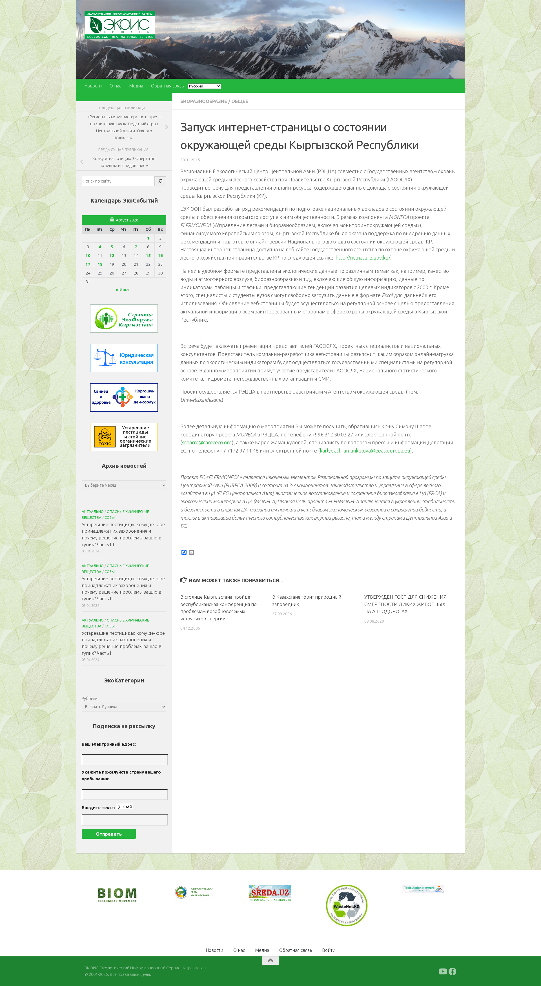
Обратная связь (167, 85)
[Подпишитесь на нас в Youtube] (442, 971)
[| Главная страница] (120, 25)
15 (148, 255)
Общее (239, 101)
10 (87, 255)
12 (111, 255)
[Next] (203, 896)
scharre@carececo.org (207, 442)
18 (100, 264)
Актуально (93, 511)
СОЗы (110, 517)
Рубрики (89, 698)
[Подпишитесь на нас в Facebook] (452, 971)
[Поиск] (160, 181)
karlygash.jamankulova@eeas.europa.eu (365, 450)
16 (160, 255)
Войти (328, 949)
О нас (115, 85)
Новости (93, 85)
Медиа (136, 85)
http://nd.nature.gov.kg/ (363, 257)
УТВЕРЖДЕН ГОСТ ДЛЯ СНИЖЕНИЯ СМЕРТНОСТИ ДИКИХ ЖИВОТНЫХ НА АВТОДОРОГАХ (405, 604)
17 (87, 264)
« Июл (122, 289)
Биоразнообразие (203, 101)
